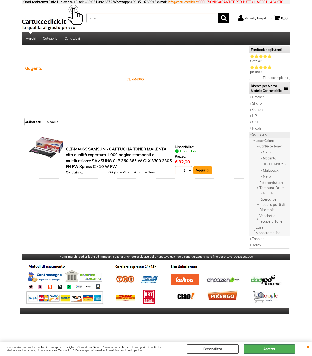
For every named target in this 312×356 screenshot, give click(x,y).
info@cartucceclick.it (183, 2)
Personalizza (212, 349)
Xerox (256, 245)
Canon (257, 109)
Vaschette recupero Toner (271, 218)
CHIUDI (308, 346)
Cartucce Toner (270, 146)
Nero (267, 176)
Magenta (269, 158)
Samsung (259, 134)
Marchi (31, 38)
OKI (255, 122)
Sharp (257, 103)
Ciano (267, 152)
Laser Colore (265, 140)
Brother (258, 97)
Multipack (270, 170)
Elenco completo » (276, 78)
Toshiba (258, 239)
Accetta (269, 349)
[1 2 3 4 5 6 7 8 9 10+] (184, 171)
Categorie (50, 38)
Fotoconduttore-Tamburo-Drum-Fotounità (272, 188)
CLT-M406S (276, 164)
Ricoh (256, 128)
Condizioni (72, 38)
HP (254, 116)
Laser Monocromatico (268, 230)
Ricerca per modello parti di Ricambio (272, 204)
